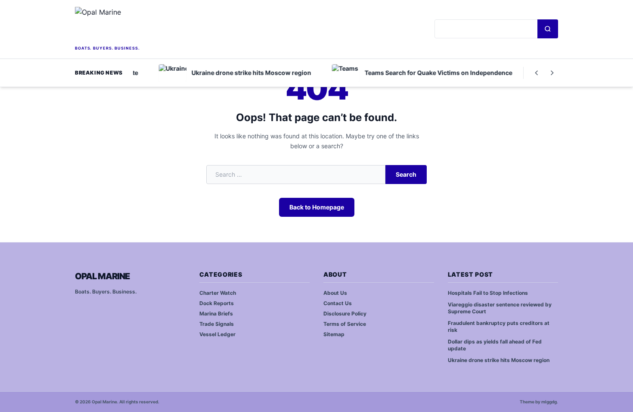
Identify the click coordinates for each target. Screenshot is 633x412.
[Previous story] (537, 73)
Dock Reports (216, 303)
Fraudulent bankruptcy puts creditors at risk (498, 327)
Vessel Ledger (217, 334)
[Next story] (552, 73)
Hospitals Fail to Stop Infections (488, 293)
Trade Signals (216, 324)
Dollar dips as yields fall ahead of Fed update (495, 345)
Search (406, 174)
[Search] (547, 28)
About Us (335, 293)
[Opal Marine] (136, 25)
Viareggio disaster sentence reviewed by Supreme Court (500, 308)
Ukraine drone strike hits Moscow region (498, 360)
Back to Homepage (316, 207)
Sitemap (333, 334)
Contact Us (337, 303)
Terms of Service (344, 324)
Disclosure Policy (344, 313)
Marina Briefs (216, 313)
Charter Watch (217, 293)
